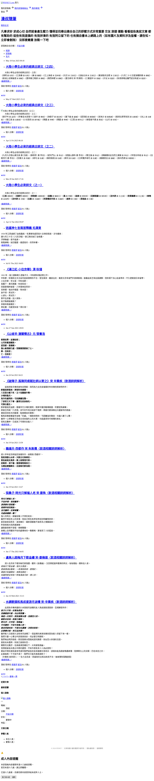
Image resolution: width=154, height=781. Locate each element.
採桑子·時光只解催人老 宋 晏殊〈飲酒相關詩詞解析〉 (40, 492)
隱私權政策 (90, 748)
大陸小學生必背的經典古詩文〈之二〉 (30, 146)
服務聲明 (100, 748)
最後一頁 (13, 676)
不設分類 (21, 46)
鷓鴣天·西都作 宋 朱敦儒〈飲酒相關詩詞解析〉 (36, 448)
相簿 (8, 51)
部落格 (9, 54)
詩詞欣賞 (20, 91)
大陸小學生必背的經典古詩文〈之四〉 (30, 66)
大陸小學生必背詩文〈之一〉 (24, 185)
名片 (8, 56)
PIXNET (59, 748)
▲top (3, 95)
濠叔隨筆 (8, 19)
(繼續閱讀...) (6, 81)
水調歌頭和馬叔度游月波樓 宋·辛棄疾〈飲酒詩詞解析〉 (41, 601)
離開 (13, 777)
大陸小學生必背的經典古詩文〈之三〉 (30, 105)
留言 (20, 86)
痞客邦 (14, 86)
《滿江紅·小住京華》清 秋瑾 (24, 269)
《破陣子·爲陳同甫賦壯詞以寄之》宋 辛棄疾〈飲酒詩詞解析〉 (45, 381)
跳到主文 (5, 25)
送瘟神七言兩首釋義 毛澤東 (23, 227)
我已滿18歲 (6, 777)
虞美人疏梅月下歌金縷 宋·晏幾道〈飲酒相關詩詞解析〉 (41, 557)
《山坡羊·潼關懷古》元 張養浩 (25, 333)
